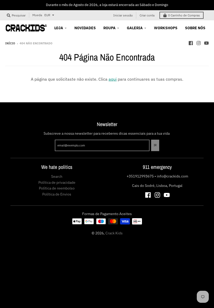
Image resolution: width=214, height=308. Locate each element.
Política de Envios (56, 194)
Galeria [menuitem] (135, 28)
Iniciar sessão (123, 15)
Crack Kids (114, 233)
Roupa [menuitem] (109, 28)
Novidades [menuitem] (85, 28)
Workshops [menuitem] (165, 28)
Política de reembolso (57, 188)
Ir (155, 145)
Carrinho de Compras (184, 15)
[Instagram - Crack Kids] (198, 43)
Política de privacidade (56, 182)
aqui (113, 79)
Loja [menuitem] (58, 28)
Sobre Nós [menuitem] (195, 28)
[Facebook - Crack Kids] (190, 43)
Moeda (37, 15)
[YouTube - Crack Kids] (206, 43)
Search (56, 176)
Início (10, 43)
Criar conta (147, 15)
